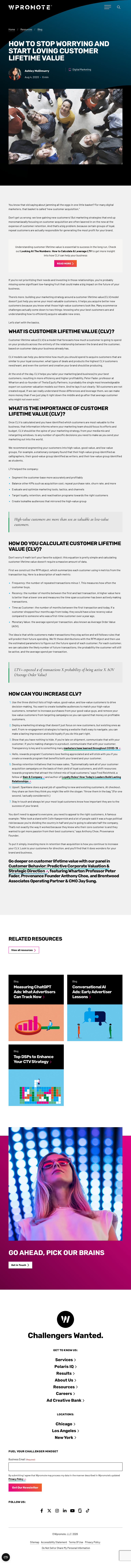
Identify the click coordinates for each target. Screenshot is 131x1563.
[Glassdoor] (80, 1511)
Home (12, 29)
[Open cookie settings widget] (6, 1557)
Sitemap (34, 1542)
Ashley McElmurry (37, 70)
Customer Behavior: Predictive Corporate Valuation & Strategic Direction (59, 868)
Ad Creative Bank (64, 1400)
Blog (40, 29)
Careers (64, 1393)
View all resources (22, 950)
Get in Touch (18, 1265)
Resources (26, 29)
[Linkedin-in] (65, 1511)
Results (64, 1373)
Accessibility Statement (54, 1542)
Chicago (64, 1424)
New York (64, 1437)
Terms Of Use (76, 1542)
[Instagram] (57, 1511)
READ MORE (64, 263)
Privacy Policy (16, 1479)
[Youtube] (72, 1511)
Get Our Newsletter (25, 1487)
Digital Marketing (81, 69)
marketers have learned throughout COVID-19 (91, 748)
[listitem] (36, 1008)
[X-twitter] (49, 1511)
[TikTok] (88, 1511)
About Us (64, 1380)
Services (64, 1359)
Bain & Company (32, 776)
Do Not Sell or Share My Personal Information (66, 1547)
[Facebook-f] (42, 1511)
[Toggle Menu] (107, 7)
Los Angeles (64, 1430)
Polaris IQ (64, 1366)
